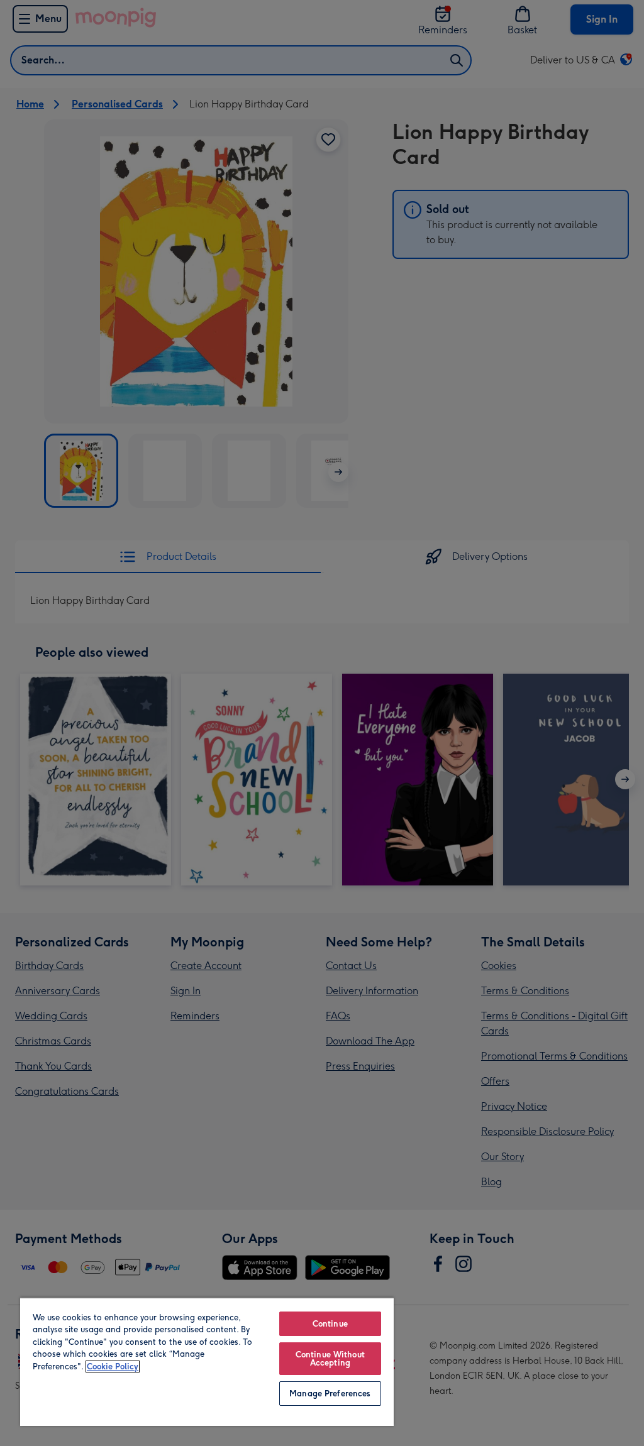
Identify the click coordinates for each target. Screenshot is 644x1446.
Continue (330, 1323)
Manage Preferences (329, 1393)
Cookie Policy (112, 1366)
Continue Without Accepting (330, 1358)
